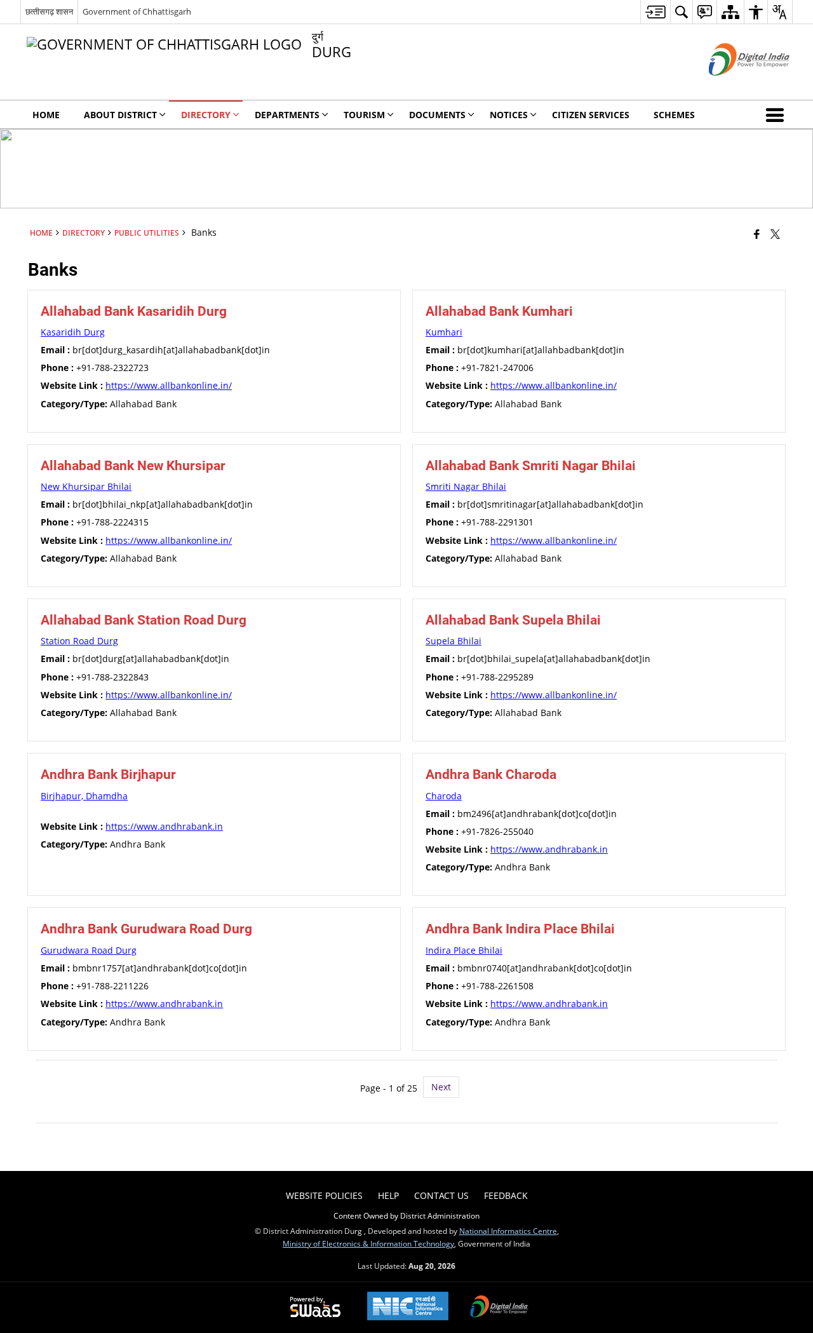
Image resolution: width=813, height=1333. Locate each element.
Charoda (444, 796)
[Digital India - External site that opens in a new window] (733, 86)
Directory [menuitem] (206, 115)
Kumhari (444, 332)
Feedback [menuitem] (506, 1195)
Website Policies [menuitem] (324, 1195)
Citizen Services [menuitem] (590, 115)
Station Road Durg (79, 641)
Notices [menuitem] (509, 115)
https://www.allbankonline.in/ (168, 385)
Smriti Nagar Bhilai (466, 486)
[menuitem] (655, 12)
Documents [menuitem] (437, 115)
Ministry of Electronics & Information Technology (368, 1243)
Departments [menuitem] (287, 115)
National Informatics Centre (508, 1231)
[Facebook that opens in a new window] (757, 234)
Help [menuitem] (388, 1195)
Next (441, 1087)
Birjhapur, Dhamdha (84, 796)
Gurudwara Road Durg (89, 950)
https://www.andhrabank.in (164, 826)
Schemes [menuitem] (674, 115)
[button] (777, 114)
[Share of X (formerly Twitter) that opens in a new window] (775, 234)
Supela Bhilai (453, 641)
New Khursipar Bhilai (86, 486)
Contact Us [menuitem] (441, 1195)
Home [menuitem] (46, 115)
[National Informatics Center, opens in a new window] (408, 1307)
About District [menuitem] (120, 115)
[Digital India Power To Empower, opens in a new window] (499, 1307)
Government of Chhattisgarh (137, 11)
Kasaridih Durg (73, 332)
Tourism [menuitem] (364, 115)
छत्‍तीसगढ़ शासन (49, 11)
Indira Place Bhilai (464, 950)
